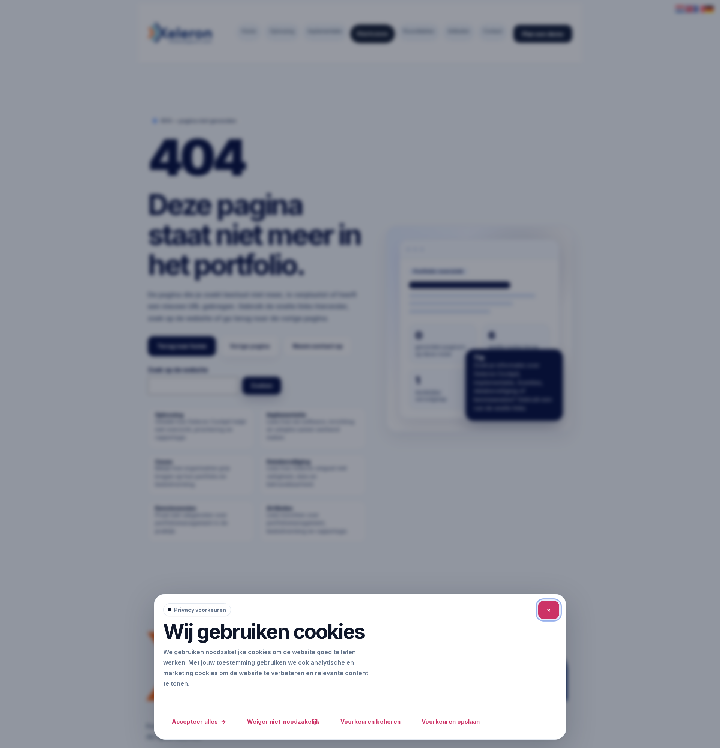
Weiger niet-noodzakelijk (283, 721)
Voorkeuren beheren (370, 721)
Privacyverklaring (191, 699)
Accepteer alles (199, 721)
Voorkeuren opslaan (451, 721)
